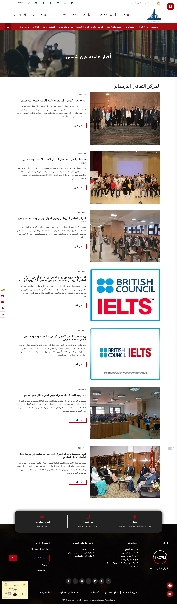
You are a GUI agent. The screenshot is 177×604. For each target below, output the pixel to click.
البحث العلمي (97, 27)
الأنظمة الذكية (48, 27)
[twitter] (65, 3)
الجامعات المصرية (129, 552)
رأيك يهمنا (45, 564)
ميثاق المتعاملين (111, 592)
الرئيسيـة (155, 27)
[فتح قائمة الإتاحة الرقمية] (170, 6)
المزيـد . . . (132, 566)
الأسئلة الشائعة (93, 592)
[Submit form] (13, 558)
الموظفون (37, 14)
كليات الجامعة (86, 549)
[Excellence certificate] (15, 589)
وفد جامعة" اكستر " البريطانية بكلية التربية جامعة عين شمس (53, 100)
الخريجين (57, 14)
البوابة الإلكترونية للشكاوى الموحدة (122, 563)
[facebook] (72, 3)
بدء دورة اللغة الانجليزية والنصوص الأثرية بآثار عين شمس (55, 395)
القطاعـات (130, 27)
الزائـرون (18, 14)
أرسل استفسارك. (42, 526)
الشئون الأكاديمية (113, 27)
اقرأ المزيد (77, 125)
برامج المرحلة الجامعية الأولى (80, 552)
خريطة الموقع (131, 549)
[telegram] (36, 3)
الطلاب (121, 14)
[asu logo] (154, 14)
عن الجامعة (143, 27)
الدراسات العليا (79, 14)
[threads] (29, 3)
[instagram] (50, 3)
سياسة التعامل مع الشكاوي (71, 592)
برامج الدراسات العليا (84, 556)
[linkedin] (43, 3)
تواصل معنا (24, 27)
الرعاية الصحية (82, 27)
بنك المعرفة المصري (128, 556)
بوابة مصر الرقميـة (129, 559)
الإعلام (36, 27)
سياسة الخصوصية (47, 592)
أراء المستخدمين (43, 570)
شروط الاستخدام (130, 592)
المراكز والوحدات (66, 27)
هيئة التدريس (102, 14)
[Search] (8, 26)
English (21, 3)
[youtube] (58, 3)
